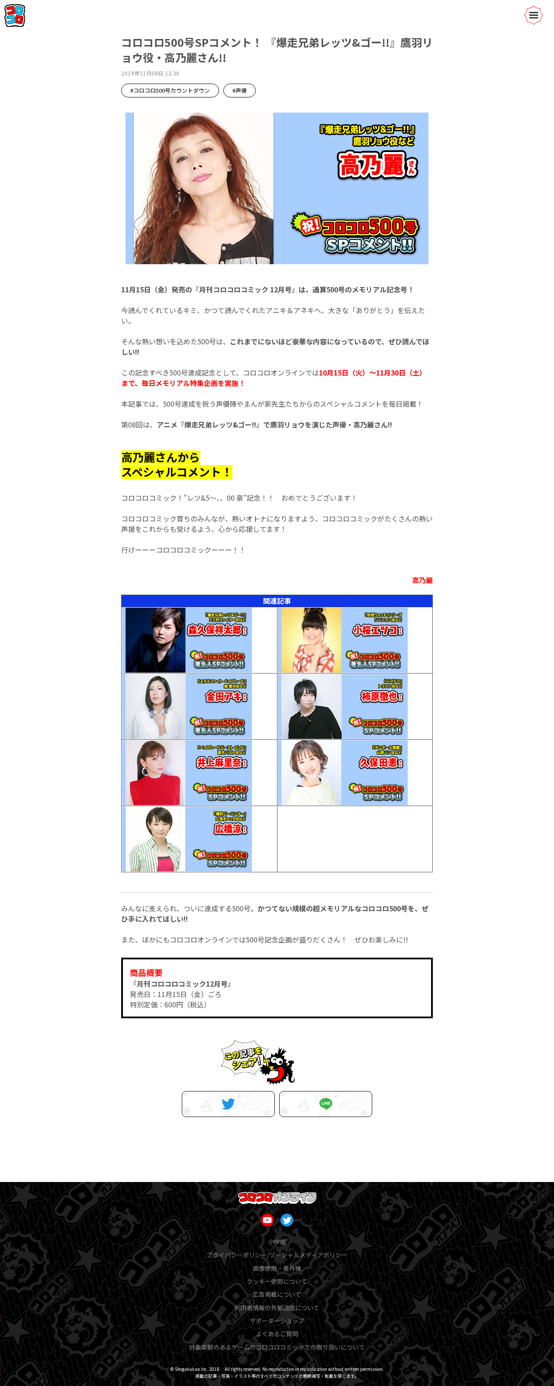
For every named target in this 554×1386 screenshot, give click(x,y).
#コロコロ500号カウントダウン (170, 90)
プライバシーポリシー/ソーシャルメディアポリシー (277, 1254)
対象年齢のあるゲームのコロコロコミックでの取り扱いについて (277, 1347)
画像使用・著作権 (277, 1268)
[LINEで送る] (325, 1104)
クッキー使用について (277, 1281)
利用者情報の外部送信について (277, 1307)
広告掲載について (277, 1294)
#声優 (239, 90)
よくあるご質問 (277, 1333)
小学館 (277, 1241)
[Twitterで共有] (228, 1104)
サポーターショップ (277, 1320)
